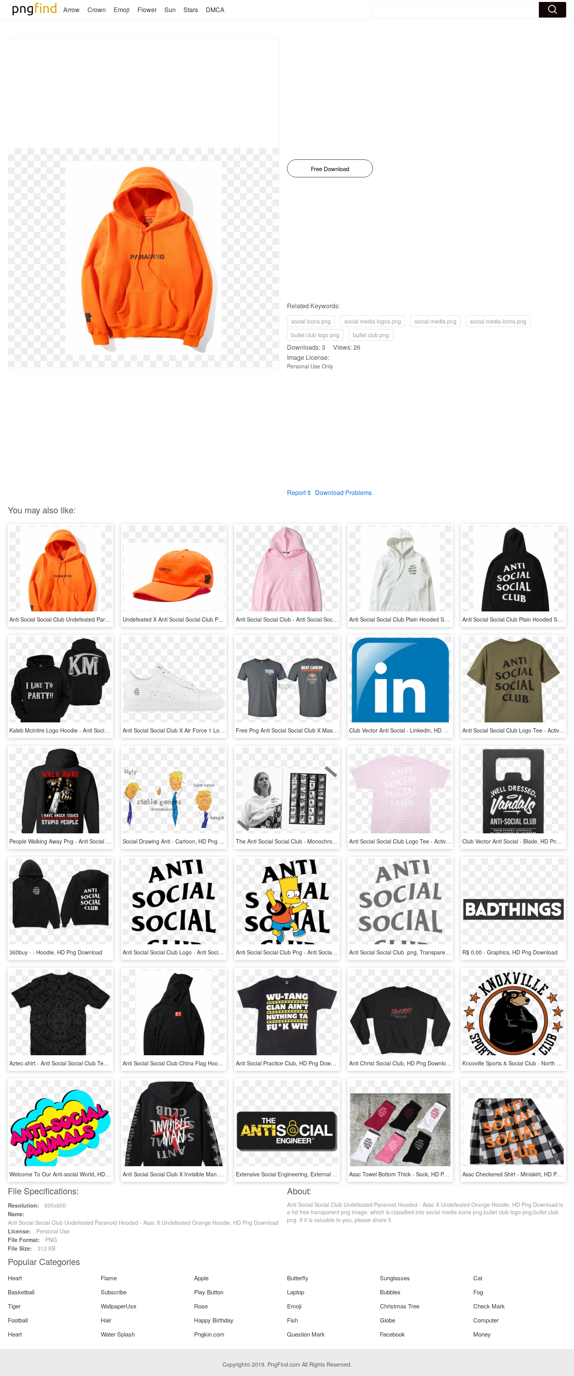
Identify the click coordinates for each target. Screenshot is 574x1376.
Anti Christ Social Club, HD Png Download (400, 1063)
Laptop (295, 1292)
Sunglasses (395, 1278)
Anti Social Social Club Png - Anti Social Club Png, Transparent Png (319, 952)
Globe (387, 1320)
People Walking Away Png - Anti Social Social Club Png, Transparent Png (99, 841)
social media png (435, 321)
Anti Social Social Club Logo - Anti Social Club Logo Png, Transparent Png (214, 952)
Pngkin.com (209, 1334)
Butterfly (297, 1278)
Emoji (122, 9)
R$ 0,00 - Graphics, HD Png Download (510, 952)
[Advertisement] (143, 93)
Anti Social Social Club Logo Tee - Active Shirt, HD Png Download (429, 841)
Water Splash (118, 1334)
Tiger (14, 1306)
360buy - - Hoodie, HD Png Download (55, 952)
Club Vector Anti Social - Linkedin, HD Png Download (414, 730)
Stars (191, 9)
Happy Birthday (214, 1320)
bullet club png (371, 335)
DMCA (215, 9)
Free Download (330, 168)
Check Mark (489, 1306)
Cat (477, 1278)
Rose (201, 1306)
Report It (298, 492)
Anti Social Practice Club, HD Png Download (290, 1063)
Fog (478, 1292)
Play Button (208, 1292)
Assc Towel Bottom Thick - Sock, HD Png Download (412, 1174)
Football (18, 1320)
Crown (96, 9)
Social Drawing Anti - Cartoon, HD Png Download (183, 841)
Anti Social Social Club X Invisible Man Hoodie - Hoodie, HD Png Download (215, 1174)
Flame (109, 1278)
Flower (147, 9)
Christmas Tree (399, 1306)
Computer (486, 1320)
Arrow (71, 9)
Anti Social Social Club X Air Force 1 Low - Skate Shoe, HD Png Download (214, 730)
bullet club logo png (315, 335)
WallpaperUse (118, 1306)
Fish (292, 1320)
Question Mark (306, 1334)
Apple (201, 1278)
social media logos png (372, 321)
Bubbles (390, 1292)
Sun (170, 9)
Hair (106, 1320)
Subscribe (114, 1292)
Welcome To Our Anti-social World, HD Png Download (76, 1174)
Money (482, 1334)
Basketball (21, 1292)
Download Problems (343, 492)
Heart (15, 1278)
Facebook (392, 1334)
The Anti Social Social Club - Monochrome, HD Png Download (312, 841)
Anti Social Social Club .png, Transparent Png (405, 952)
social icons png (311, 321)
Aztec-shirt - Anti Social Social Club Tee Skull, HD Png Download (88, 1063)
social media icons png (498, 321)
